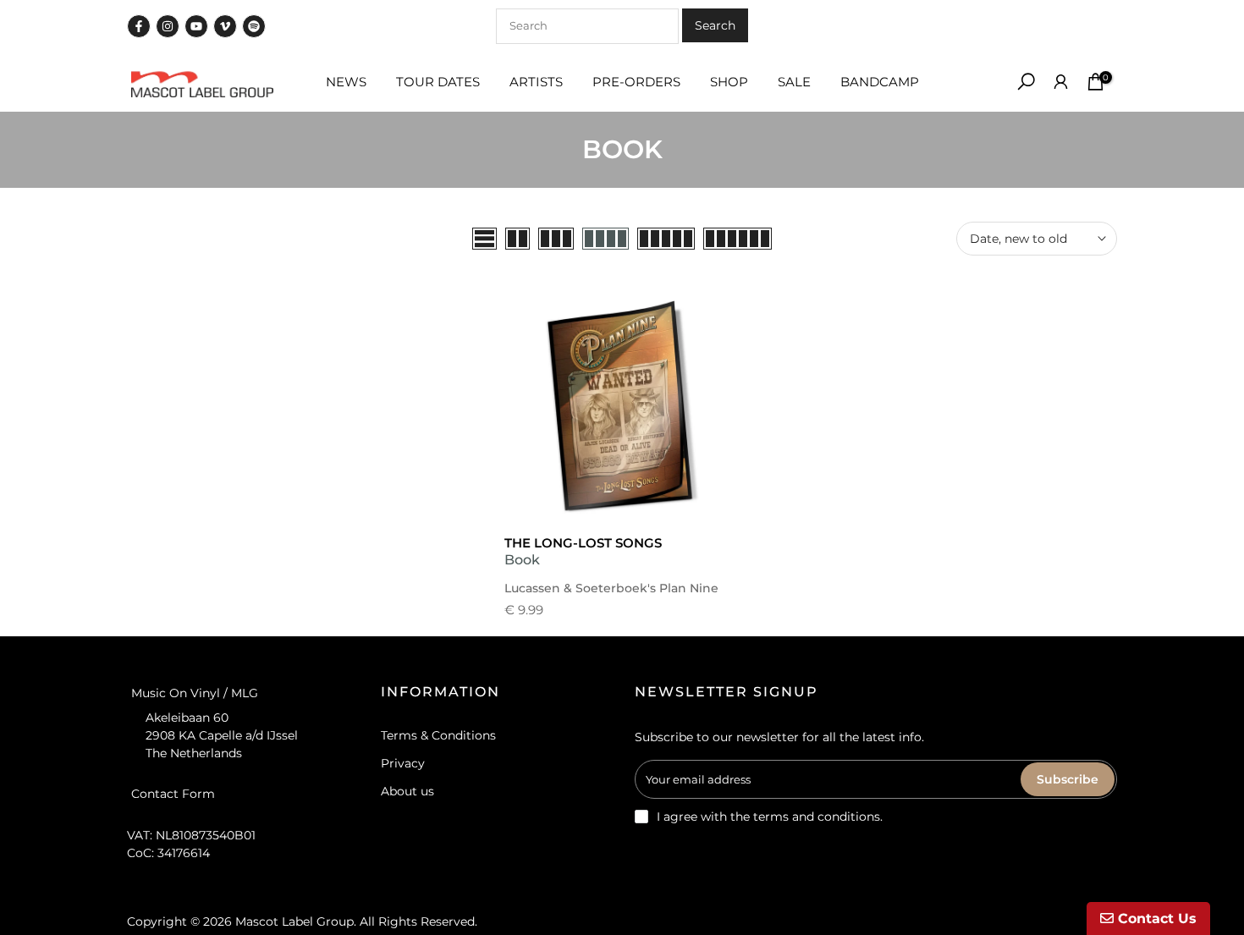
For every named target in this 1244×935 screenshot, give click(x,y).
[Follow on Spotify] (254, 26)
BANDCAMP (879, 82)
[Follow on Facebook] (139, 26)
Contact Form (173, 793)
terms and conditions (816, 816)
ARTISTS (536, 82)
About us (407, 791)
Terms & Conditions (438, 735)
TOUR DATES (438, 82)
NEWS (346, 82)
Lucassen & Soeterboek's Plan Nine (611, 588)
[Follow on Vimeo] (225, 26)
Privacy (403, 763)
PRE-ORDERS (636, 82)
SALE (794, 82)
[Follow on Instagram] (167, 26)
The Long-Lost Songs (583, 543)
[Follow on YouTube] (196, 26)
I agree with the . (770, 816)
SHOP (729, 82)
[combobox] (587, 26)
